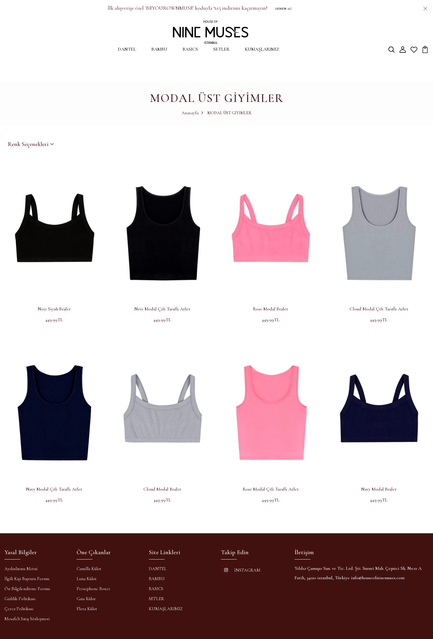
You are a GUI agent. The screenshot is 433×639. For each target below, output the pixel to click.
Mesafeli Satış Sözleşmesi (26, 618)
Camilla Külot (89, 568)
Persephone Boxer (93, 588)
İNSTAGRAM (247, 570)
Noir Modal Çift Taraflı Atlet (162, 309)
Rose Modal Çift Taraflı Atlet (271, 489)
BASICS (190, 49)
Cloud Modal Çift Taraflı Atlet (379, 309)
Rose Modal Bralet (270, 309)
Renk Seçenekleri (29, 144)
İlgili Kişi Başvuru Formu (26, 578)
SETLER (221, 49)
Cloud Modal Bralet (162, 489)
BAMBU (159, 49)
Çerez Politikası (18, 608)
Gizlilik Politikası (19, 598)
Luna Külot (87, 578)
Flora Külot (87, 608)
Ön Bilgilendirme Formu (27, 588)
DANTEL (127, 49)
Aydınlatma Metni (20, 568)
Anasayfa (190, 113)
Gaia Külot (86, 598)
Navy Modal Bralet (378, 489)
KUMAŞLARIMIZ (262, 49)
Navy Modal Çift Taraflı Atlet (54, 489)
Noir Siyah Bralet (54, 309)
